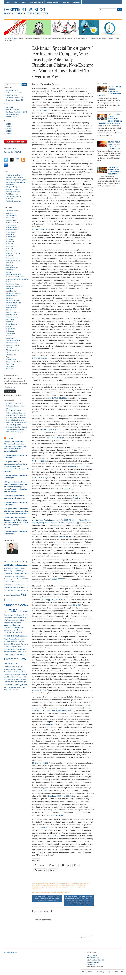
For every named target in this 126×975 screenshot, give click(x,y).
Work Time (10, 369)
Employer (9, 265)
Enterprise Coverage (15, 590)
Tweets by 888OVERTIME (12, 152)
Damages (9, 244)
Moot (22, 639)
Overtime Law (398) (13, 110)
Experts (8, 272)
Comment (85, 938)
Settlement (17, 674)
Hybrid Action (19, 620)
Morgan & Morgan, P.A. (14, 187)
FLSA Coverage (23, 611)
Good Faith (11, 620)
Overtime (20, 654)
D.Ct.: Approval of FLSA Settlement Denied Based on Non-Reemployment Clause (16, 413)
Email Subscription (10, 375)
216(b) (12, 565)
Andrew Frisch (39, 892)
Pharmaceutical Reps (11, 667)
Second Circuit (9, 674)
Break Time (10, 218)
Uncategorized (11, 359)
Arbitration (9, 213)
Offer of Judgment (12, 305)
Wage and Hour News (13, 362)
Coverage (9, 239)
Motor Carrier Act (17, 644)
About (16, 2)
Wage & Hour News (10, 148)
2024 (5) (9, 126)
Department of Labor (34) (14, 100)
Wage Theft (10, 364)
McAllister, (77, 498)
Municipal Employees (13, 303)
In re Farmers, (48, 827)
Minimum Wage (11, 296)
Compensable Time (14, 579)
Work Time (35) (11, 95)
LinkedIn (121, 14)
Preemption (10, 319)
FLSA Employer (18, 615)
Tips (7, 352)
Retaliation (10, 331)
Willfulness (10, 366)
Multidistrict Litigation (13, 300)
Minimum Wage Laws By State (16, 180)
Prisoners (9, 322)
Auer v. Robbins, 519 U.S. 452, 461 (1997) (61, 523)
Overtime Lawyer (12, 189)
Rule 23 (21, 669)
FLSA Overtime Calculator (15, 177)
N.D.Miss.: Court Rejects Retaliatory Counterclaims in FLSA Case (15, 406)
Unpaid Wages (16, 684)
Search (119, 9)
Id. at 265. (75, 622)
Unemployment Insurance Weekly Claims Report (16, 456)
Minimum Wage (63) (13, 114)
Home (8, 2)
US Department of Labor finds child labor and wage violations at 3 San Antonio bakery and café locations (16, 511)
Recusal (9, 326)
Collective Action (20, 573)
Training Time (11, 355)
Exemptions (13, 38)
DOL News (9, 438)
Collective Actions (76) (13, 93)
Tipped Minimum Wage (11, 679)
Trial (7, 357)
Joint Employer (11, 291)
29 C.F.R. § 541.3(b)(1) (65, 488)
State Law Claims (12, 343)
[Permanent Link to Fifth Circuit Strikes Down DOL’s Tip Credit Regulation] (102, 169)
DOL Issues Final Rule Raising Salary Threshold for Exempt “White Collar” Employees (16, 429)
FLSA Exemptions (36, 2)
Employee (9, 263)
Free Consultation (53, 2)
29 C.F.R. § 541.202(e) (55, 438)
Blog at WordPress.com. (11, 952)
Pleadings (9, 310)
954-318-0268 (91, 964)
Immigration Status (12, 284)
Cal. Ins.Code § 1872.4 (41, 229)
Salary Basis (10, 333)
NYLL (11, 649)
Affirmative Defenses (13, 211)
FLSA (13, 610)
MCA (20, 632)
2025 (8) (9, 124)
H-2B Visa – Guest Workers (15, 277)
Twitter (115, 14)
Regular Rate (10, 329)
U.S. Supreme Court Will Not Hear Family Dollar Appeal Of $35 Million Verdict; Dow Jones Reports (47, 898)
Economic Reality (15, 587)
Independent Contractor (12, 623)
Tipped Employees (12, 350)
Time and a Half (21, 677)
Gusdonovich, (37, 690)
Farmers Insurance (66, 885)
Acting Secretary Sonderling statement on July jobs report (14, 497)
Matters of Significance (51, 887)
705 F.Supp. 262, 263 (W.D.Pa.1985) (55, 600)
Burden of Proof (11, 220)
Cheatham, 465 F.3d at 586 (58, 796)
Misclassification (14, 639)
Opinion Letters (11, 307)
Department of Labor (13, 253)
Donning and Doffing (13, 260)
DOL (13, 585)
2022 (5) (9, 131)
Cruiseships (10, 241)
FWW (6, 620)
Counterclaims (11, 237)
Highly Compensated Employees (17, 279)
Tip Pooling (23, 679)
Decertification (11, 251)
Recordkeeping (11, 324)
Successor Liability (12, 345)
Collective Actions (12, 230)
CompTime (10, 234)
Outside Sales (16, 652)
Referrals (66, 2)
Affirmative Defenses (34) (14, 98)
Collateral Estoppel (12, 227)
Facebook (118, 14)
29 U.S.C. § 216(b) (39, 110)
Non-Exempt (65, 887)
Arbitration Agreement (10, 571)
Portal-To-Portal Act (12, 312)
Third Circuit (12, 677)
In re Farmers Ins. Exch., (81, 466)
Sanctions (9, 336)
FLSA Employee (8, 615)
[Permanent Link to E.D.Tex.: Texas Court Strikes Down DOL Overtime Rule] (102, 144)
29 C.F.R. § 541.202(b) (49, 429)
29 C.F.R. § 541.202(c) (41, 763)
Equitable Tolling (12, 267)
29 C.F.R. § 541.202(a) (41, 416)
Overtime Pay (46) (12, 117)
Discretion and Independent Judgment (45, 885)
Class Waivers (11, 225)
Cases (24, 2)
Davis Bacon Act (11, 246)
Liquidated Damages (13, 293)
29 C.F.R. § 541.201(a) (58, 398)
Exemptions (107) (12, 90)
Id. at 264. (77, 605)
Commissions (11, 232)
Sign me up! (10, 392)
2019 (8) (9, 133)
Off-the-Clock (17, 649)
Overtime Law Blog (24, 9)
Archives (76, 2)
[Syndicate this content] (5, 438)
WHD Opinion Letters (13, 201)
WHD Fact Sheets (12, 194)
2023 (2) (9, 129)
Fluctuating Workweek (13, 274)
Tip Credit (9, 348)
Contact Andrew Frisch (13, 175)
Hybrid (8, 281)
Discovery (9, 255)
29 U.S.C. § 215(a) (10, 562)
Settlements (10, 338)
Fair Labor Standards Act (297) (16, 112)
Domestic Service (12, 258)
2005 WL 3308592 (66, 537)
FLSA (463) (10, 107)
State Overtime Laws (13, 192)
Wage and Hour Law (18, 687)
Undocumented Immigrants (13, 682)
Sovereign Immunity (13, 340)
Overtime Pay (10, 663)
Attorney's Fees (11, 215)
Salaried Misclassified (10, 672)
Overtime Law (15, 659)
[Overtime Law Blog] (62, 27)
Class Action (8, 574)
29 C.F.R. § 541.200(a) (41, 648)
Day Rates (9, 248)
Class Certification (12, 223)
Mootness (9, 298)
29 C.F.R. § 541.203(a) (49, 836)
